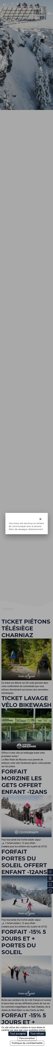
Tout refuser (37, 1033)
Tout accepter (18, 1033)
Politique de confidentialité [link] (27, 1043)
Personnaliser (27, 1038)
